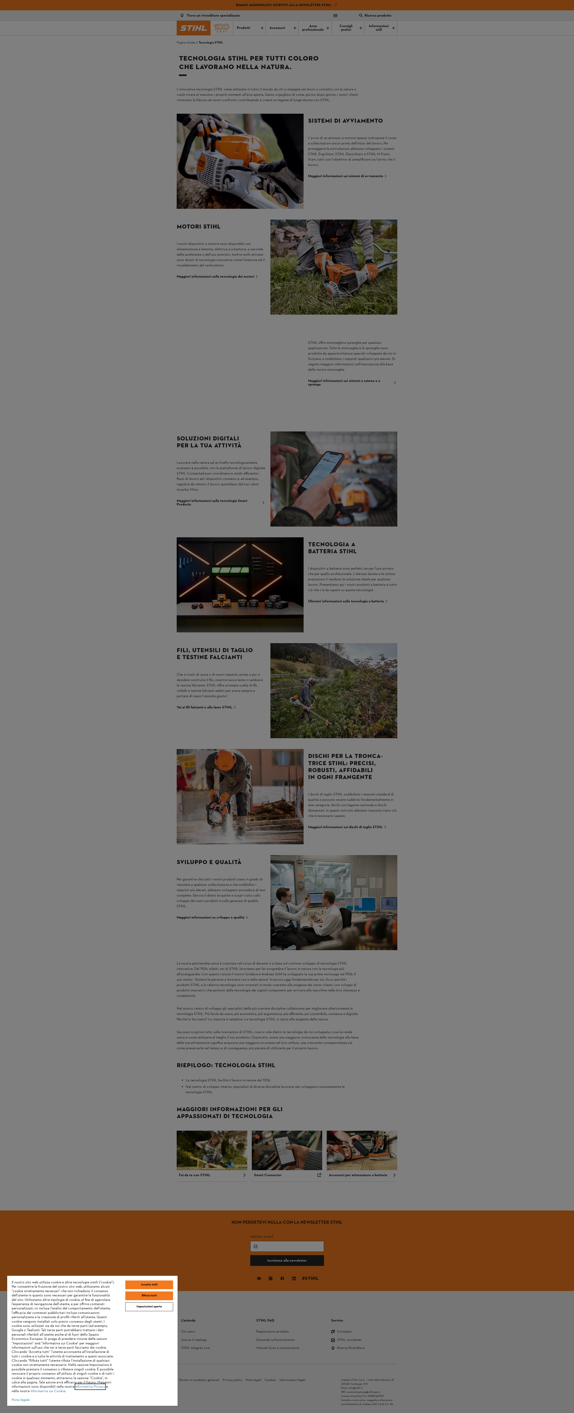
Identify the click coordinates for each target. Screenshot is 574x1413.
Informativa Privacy (90, 1386)
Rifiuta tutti (149, 1296)
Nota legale (21, 1400)
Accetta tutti (149, 1285)
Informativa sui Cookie (47, 1391)
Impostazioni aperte (149, 1307)
